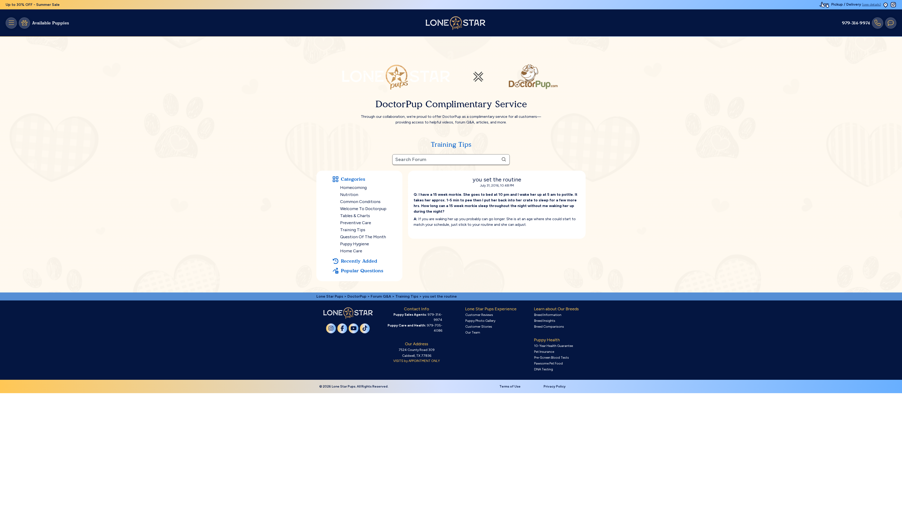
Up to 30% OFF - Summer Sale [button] (33, 4)
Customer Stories (478, 327)
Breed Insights (544, 321)
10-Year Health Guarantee (553, 346)
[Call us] (877, 23)
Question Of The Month (363, 236)
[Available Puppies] (24, 23)
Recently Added (359, 261)
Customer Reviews (479, 315)
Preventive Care (355, 222)
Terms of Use (510, 386)
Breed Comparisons (549, 327)
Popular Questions (362, 270)
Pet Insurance (544, 352)
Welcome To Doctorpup (363, 208)
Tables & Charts (355, 215)
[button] (885, 5)
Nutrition (349, 194)
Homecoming (353, 187)
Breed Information (547, 315)
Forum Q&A (381, 296)
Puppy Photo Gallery (480, 321)
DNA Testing (543, 369)
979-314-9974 (856, 23)
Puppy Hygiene (354, 243)
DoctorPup (356, 296)
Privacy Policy (555, 386)
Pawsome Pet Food (548, 363)
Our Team (472, 332)
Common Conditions (360, 201)
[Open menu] (11, 23)
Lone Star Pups (329, 296)
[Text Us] (890, 23)
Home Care (351, 251)
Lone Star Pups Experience (491, 308)
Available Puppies (50, 23)
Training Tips (352, 229)
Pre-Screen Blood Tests (551, 358)
